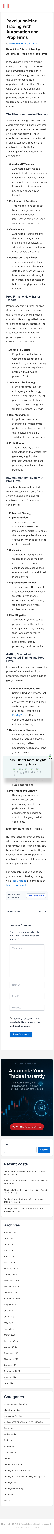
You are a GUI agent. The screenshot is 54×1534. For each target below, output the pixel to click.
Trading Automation (13, 1464)
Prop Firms (9, 1446)
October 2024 (10, 1365)
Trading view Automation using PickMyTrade (25, 1476)
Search (7, 1144)
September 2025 (12, 1298)
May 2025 (9, 1323)
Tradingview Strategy (14, 1488)
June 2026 (9, 1244)
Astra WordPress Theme (27, 1527)
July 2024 (8, 1383)
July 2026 (8, 1238)
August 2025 (10, 1305)
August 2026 (10, 1232)
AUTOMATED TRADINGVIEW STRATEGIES (23, 1422)
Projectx (8, 1440)
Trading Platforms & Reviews (17, 1470)
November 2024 (11, 1359)
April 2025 (9, 1329)
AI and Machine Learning (15, 1404)
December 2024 (11, 1353)
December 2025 (11, 1280)
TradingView (10, 1482)
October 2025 (10, 1292)
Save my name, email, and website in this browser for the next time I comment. (25, 1022)
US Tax (7, 1500)
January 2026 (10, 1274)
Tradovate (9, 1494)
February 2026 (11, 1268)
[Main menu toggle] (48, 6)
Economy (8, 1428)
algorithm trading (12, 1410)
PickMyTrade (19, 715)
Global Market (10, 1434)
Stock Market (10, 1452)
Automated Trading (13, 1416)
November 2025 (11, 1286)
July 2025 (8, 1311)
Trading (7, 1458)
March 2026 (9, 1262)
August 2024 (10, 1377)
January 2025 (10, 1347)
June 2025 (9, 1317)
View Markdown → (36, 895)
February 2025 (11, 1341)
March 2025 (9, 1335)
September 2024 (12, 1371)
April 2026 (9, 1256)
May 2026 (9, 1250)
